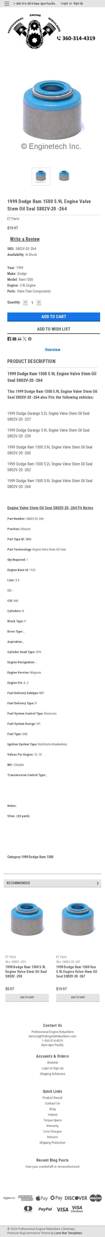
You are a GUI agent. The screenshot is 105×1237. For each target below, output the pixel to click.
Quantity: (14, 302)
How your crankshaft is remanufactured (52, 1166)
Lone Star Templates (68, 1233)
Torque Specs (52, 1120)
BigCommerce (30, 1233)
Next (97, 115)
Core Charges (52, 1131)
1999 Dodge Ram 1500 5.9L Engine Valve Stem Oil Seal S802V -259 (26, 971)
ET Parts (10, 957)
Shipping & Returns (52, 1074)
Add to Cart (27, 997)
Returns (52, 1137)
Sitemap (68, 1229)
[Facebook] (9, 339)
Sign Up (78, 3)
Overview (52, 349)
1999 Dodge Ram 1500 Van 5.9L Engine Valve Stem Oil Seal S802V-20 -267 (76, 971)
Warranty (52, 1126)
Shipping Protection (52, 1142)
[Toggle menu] (6, 6)
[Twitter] (25, 339)
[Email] (14, 339)
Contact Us (52, 1103)
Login (64, 3)
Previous (7, 115)
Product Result (52, 1098)
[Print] (19, 339)
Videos (52, 1114)
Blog (53, 1109)
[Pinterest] (30, 339)
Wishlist (52, 1062)
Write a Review (25, 239)
